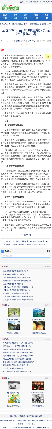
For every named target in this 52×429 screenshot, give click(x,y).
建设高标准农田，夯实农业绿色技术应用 (18, 356)
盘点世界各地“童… (39, 320)
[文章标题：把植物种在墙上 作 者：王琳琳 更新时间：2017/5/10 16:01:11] (38, 403)
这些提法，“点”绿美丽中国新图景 (15, 293)
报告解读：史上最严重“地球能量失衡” (17, 281)
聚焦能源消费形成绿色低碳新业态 (15, 365)
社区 (46, 18)
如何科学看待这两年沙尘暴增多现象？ (17, 349)
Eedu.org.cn (6, 41)
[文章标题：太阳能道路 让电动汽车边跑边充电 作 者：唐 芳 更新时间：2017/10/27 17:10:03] (14, 390)
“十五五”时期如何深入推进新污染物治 (17, 359)
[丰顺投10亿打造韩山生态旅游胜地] (14, 330)
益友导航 (30, 416)
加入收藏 (42, 2)
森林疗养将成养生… (14, 320)
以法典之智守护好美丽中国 (13, 284)
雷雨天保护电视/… (14, 406)
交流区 (22, 2)
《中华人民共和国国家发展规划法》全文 (18, 287)
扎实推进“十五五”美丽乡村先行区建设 (17, 371)
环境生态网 (16, 24)
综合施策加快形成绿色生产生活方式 (16, 277)
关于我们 (13, 416)
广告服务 (22, 416)
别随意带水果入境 (39, 333)
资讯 (25, 24)
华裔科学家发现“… (38, 393)
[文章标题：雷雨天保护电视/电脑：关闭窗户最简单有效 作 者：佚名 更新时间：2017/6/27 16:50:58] (14, 403)
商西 (18, 41)
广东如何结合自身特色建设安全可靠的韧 (18, 296)
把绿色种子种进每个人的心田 (14, 274)
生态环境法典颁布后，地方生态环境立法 (18, 343)
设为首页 (36, 2)
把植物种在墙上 (38, 406)
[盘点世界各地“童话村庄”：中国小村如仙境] (39, 316)
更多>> (47, 266)
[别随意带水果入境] (39, 330)
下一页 (28, 235)
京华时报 (31, 41)
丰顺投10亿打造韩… (14, 333)
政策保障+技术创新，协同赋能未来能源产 (18, 362)
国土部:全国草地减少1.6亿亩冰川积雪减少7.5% (30, 241)
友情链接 (38, 416)
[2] (25, 235)
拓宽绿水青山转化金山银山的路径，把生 (18, 352)
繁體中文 (49, 2)
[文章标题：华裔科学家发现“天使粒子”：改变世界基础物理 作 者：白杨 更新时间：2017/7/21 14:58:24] (38, 390)
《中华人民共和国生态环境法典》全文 (17, 290)
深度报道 (43, 24)
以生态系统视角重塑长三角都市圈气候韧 (18, 300)
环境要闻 (33, 24)
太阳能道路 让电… (14, 393)
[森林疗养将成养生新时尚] (14, 316)
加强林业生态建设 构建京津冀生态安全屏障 (29, 244)
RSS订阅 (29, 2)
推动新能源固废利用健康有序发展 (15, 271)
